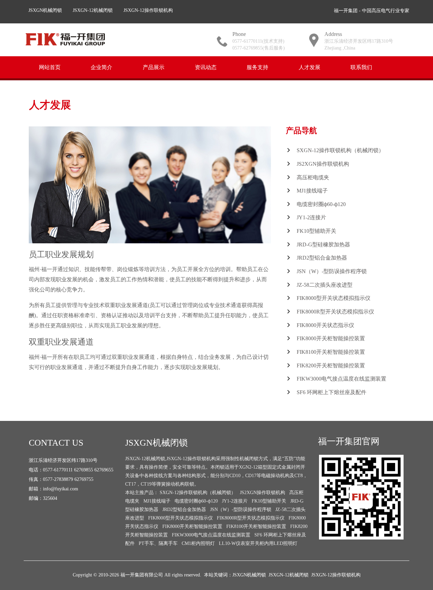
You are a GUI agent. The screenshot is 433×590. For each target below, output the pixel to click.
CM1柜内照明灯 (198, 543)
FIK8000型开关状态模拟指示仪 (333, 298)
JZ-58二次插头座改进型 (324, 285)
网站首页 (50, 67)
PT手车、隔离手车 (158, 543)
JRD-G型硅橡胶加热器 (323, 244)
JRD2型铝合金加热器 (322, 258)
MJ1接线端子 (312, 191)
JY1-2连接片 (311, 217)
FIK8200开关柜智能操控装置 (331, 365)
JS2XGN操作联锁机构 (323, 164)
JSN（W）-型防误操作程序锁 (332, 271)
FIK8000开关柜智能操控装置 (331, 338)
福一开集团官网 (349, 441)
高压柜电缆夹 (313, 177)
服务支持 (257, 67)
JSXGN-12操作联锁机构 (148, 10)
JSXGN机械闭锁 (45, 10)
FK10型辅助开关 (316, 231)
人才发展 (309, 67)
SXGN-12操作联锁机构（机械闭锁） (340, 150)
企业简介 (101, 67)
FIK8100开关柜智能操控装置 (331, 352)
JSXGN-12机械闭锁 (93, 10)
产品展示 (153, 67)
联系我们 (361, 67)
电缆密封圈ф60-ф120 (321, 204)
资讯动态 (205, 67)
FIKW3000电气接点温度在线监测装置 (341, 379)
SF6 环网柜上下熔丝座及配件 (331, 392)
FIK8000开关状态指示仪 (325, 325)
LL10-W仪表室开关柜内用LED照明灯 (258, 543)
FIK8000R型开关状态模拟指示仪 (335, 311)
